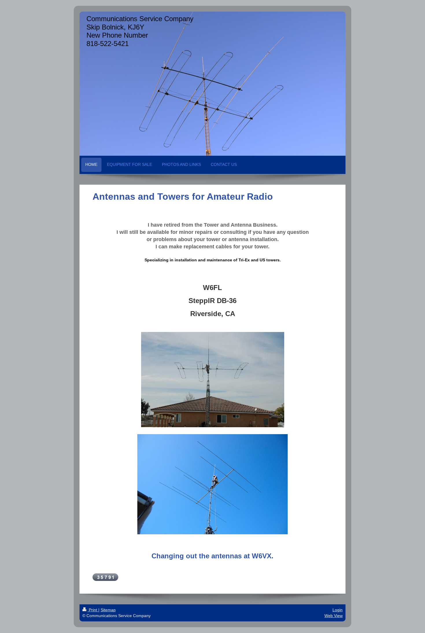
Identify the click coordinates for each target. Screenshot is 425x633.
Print (93, 610)
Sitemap (108, 610)
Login (337, 610)
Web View (333, 615)
